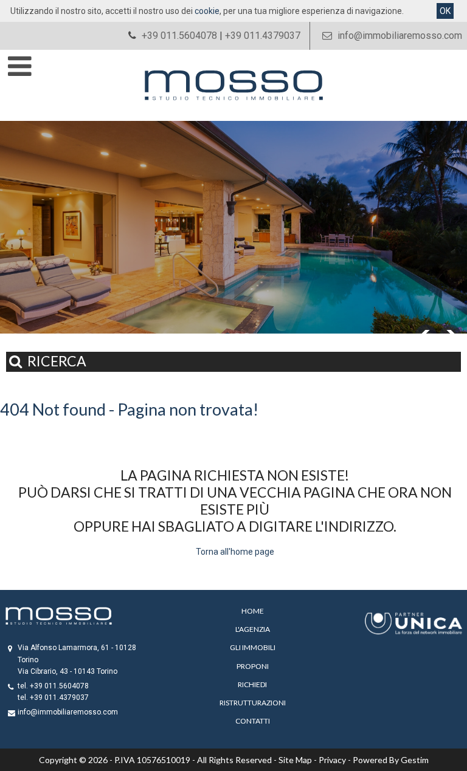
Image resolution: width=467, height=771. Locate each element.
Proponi (253, 666)
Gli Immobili (252, 647)
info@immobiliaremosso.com (398, 35)
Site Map (295, 760)
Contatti (252, 720)
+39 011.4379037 (262, 35)
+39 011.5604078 (179, 35)
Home (252, 610)
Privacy (332, 760)
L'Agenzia (252, 629)
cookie (207, 11)
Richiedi (252, 684)
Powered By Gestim (391, 760)
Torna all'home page (235, 552)
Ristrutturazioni (253, 702)
